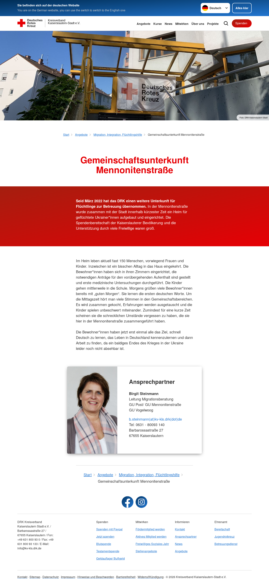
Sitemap (34, 577)
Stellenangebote (146, 551)
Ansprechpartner (186, 536)
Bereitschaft (222, 529)
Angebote (143, 24)
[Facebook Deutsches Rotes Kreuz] (127, 502)
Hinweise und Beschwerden (95, 577)
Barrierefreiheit (125, 577)
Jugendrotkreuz (224, 536)
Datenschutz (50, 577)
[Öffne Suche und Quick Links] (226, 23)
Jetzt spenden (105, 536)
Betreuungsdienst (225, 544)
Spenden (241, 23)
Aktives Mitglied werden (151, 536)
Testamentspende (107, 551)
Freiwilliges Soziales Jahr (152, 544)
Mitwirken (181, 24)
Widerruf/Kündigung (151, 577)
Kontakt (180, 529)
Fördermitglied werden (150, 529)
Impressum (68, 577)
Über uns (197, 24)
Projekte (213, 24)
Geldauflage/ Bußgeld (110, 558)
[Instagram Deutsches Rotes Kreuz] (141, 502)
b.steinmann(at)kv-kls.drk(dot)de (155, 419)
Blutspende (103, 544)
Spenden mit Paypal (109, 529)
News (168, 24)
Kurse (157, 24)
